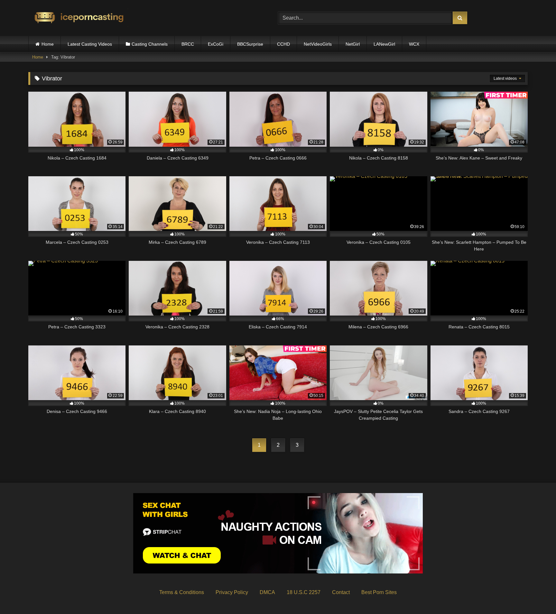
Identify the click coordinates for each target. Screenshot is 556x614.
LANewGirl (384, 44)
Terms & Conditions (181, 592)
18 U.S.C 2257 (303, 592)
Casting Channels (150, 44)
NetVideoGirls (318, 44)
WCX (414, 44)
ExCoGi (215, 44)
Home (48, 44)
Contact (341, 592)
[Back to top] (536, 595)
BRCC (187, 44)
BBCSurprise (250, 44)
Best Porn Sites (379, 592)
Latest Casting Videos (90, 44)
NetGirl (353, 44)
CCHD (283, 44)
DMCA (267, 592)
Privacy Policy (232, 592)
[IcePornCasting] (78, 18)
